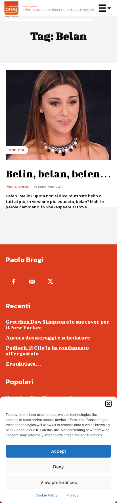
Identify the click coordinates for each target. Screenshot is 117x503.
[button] (108, 403)
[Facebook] (13, 282)
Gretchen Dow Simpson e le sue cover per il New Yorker (57, 324)
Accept (58, 451)
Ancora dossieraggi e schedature (48, 338)
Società (17, 150)
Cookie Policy (46, 495)
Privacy (72, 495)
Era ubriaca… (23, 364)
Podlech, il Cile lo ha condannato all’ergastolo (47, 351)
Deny (58, 467)
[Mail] (32, 282)
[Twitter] (50, 282)
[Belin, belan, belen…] (58, 115)
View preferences (58, 482)
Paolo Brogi (17, 186)
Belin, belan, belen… (58, 173)
